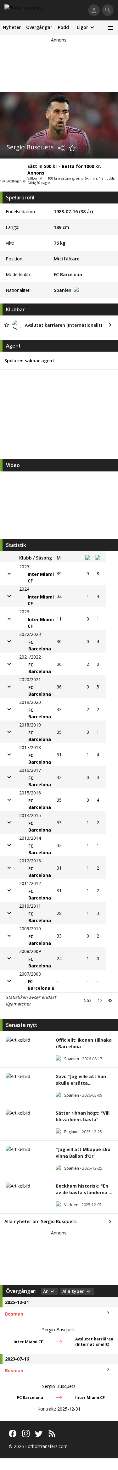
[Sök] (108, 10)
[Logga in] (94, 10)
